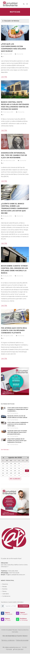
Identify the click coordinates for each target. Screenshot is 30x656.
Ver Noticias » (5, 449)
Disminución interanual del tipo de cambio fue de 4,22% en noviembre (14, 155)
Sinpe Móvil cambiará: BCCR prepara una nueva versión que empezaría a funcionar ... (16, 440)
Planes (4, 591)
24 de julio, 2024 (7, 276)
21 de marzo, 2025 (8, 112)
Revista (4, 586)
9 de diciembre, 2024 (9, 160)
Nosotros (5, 584)
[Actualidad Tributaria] (10, 4)
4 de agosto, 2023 (8, 335)
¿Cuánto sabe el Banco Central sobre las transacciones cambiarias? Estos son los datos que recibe (14, 208)
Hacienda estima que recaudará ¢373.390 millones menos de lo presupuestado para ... (17, 432)
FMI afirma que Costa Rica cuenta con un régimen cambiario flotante (14, 330)
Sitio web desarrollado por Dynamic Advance (15, 636)
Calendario (5, 593)
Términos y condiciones (7, 640)
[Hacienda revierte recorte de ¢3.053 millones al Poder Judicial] (3, 416)
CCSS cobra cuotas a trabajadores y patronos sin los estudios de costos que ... (17, 424)
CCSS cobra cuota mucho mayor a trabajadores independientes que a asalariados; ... (17, 409)
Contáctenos (6, 596)
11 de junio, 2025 (7, 54)
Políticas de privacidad (22, 640)
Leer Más (4, 77)
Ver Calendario (15, 478)
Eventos (4, 589)
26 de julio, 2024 (7, 216)
